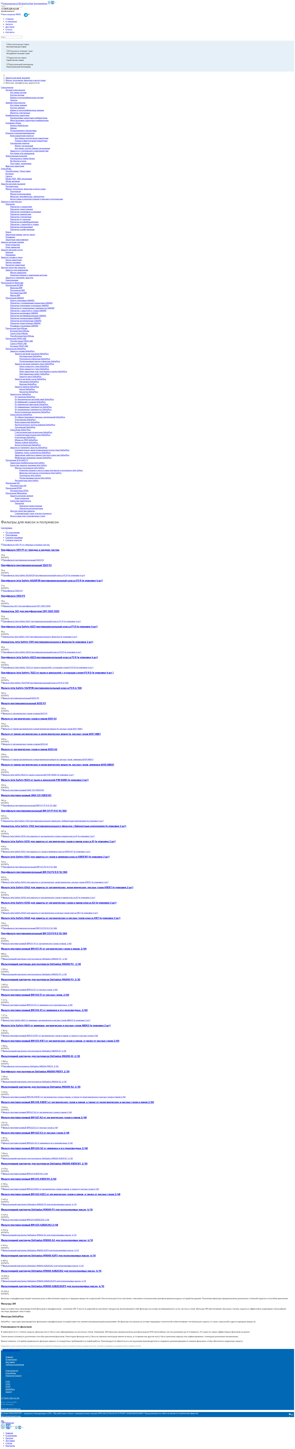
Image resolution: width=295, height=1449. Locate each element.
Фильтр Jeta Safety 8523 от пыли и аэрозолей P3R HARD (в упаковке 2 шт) (44, 779)
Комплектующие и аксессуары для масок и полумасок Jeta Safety (51, 470)
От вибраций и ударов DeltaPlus (30, 402)
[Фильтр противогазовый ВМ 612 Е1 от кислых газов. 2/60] (29, 989)
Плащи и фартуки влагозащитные (31, 140)
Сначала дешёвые (14, 537)
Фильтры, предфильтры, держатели (27, 196)
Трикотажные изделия (16, 156)
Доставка (10, 27)
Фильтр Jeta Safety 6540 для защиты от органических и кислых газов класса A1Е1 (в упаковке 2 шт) (60, 917)
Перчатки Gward (13, 1375)
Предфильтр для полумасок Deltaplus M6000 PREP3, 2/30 (35, 1071)
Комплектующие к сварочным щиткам (28, 275)
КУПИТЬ (5, 557)
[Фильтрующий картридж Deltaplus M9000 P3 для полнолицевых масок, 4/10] (39, 1204)
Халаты (13, 100)
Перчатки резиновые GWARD (24, 313)
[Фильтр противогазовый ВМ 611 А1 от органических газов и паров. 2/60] (36, 943)
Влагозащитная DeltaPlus (27, 422)
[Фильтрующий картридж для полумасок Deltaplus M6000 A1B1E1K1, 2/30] (37, 1158)
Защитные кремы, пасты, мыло (20, 234)
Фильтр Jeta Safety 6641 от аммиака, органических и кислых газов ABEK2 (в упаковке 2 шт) (56, 1025)
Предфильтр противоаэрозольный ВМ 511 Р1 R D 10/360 (34, 810)
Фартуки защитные (15, 166)
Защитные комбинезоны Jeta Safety (27, 462)
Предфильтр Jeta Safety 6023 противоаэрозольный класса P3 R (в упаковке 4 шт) (49, 657)
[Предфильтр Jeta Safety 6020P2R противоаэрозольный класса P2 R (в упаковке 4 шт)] (43, 575)
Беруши (9, 252)
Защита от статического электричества (29, 150)
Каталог (9, 24)
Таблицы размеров (15, 1364)
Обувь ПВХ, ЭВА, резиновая (19, 178)
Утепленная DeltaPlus (25, 419)
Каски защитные (14, 260)
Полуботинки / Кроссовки (18, 171)
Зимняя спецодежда (15, 102)
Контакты (10, 32)
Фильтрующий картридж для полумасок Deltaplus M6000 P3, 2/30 (40, 979)
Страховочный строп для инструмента (33, 513)
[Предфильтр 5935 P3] (12, 590)
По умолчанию (13, 532)
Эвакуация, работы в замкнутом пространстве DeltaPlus (42, 455)
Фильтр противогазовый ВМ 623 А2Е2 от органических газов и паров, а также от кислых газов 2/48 (60, 1194)
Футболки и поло (18, 161)
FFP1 (8, 1381)
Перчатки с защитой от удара (24, 224)
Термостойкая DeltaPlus (26, 442)
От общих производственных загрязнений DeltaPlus (40, 417)
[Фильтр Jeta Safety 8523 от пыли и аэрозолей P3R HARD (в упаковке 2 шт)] (37, 774)
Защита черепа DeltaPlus (27, 386)
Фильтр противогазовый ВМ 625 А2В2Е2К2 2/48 (29, 1224)
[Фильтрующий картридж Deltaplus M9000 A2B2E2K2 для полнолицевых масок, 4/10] (42, 1265)
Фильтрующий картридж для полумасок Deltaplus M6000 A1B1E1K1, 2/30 (44, 1163)
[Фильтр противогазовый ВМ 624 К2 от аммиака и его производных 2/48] (37, 1143)
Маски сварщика (18, 272)
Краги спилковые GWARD (22, 300)
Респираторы (12, 186)
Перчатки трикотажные (21, 209)
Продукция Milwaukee (16, 493)
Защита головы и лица (11, 257)
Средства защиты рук (20, 500)
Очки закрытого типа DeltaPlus (34, 369)
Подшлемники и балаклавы (23, 130)
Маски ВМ (15, 295)
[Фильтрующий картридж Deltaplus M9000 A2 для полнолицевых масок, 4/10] (38, 1235)
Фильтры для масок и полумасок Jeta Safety (40, 473)
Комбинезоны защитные (17, 115)
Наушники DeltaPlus (29, 381)
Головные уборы (13, 123)
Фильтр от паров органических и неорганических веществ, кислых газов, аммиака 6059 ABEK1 (57, 764)
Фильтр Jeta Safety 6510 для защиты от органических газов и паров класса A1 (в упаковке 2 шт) (58, 841)
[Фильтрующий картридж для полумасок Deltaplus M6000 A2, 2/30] (34, 1081)
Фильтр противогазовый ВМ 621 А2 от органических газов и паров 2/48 (44, 1117)
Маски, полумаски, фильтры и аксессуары (26, 189)
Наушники (10, 254)
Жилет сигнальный (24, 145)
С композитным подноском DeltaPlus (32, 435)
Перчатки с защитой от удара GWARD (28, 310)
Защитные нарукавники (17, 239)
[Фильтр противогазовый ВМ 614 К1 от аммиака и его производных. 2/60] (36, 1005)
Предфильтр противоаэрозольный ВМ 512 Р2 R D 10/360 (34, 871)
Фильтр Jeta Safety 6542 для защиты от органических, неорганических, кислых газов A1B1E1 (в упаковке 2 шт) (67, 887)
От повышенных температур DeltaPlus (33, 407)
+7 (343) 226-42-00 (10, 8)
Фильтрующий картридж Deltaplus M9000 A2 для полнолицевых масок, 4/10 (47, 1240)
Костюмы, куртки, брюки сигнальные (32, 148)
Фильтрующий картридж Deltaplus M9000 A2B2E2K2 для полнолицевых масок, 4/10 (51, 1270)
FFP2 (8, 1384)
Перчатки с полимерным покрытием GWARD (31, 303)
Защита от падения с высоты (19, 277)
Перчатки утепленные (20, 216)
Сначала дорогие (14, 540)
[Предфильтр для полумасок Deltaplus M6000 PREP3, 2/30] (29, 1066)
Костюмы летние (18, 92)
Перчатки (10, 204)
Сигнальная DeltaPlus (25, 427)
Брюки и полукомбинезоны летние (27, 97)
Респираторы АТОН (19, 490)
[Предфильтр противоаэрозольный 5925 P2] (22, 560)
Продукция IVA (13, 483)
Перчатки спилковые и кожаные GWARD (29, 305)
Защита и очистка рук (11, 201)
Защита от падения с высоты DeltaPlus (28, 447)
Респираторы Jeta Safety (26, 480)
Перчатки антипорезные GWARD (25, 320)
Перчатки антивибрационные (24, 222)
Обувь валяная (13, 181)
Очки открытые (13, 244)
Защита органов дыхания (13, 183)
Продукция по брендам (12, 282)
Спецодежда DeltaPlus (21, 414)
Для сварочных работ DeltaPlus (34, 374)
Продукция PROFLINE (16, 338)
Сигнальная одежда (19, 143)
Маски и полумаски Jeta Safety (29, 467)
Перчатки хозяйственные (22, 229)
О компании (11, 22)
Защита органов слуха (12, 249)
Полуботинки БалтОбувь (22, 336)
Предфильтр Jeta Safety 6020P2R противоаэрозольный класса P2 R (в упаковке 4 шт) (52, 580)
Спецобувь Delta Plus (20, 429)
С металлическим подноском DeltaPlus (33, 432)
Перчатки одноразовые (21, 227)
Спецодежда (7, 87)
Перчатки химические (20, 214)
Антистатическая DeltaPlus (28, 445)
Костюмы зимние (18, 105)
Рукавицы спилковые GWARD (24, 325)
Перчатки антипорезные (31, 508)
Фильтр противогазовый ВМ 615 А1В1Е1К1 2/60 (28, 1178)
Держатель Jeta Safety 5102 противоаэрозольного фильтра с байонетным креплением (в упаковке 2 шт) (63, 825)
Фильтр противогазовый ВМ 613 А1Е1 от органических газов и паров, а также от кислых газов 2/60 (60, 1040)
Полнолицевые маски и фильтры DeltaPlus (39, 361)
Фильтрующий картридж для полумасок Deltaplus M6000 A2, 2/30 (40, 1086)
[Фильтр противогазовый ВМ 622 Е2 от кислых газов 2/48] (29, 1127)
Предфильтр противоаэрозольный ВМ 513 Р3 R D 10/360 (34, 933)
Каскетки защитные (15, 265)
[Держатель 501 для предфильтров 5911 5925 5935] (26, 606)
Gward (9, 1391)
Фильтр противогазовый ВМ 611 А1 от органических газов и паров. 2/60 (44, 948)
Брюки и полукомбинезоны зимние (27, 110)
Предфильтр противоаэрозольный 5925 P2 (26, 565)
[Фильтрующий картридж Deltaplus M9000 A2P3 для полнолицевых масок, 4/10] (40, 1250)
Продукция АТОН (14, 488)
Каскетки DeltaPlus (28, 391)
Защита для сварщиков (17, 270)
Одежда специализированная (20, 133)
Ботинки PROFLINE (19, 346)
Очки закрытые (13, 247)
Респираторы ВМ (18, 293)
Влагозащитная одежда (22, 135)
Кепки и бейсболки (19, 125)
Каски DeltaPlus (27, 389)
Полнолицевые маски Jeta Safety (35, 478)
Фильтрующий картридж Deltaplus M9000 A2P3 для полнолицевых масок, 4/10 (48, 1255)
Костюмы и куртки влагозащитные (31, 138)
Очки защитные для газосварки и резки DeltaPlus (43, 371)
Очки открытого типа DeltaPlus (34, 366)
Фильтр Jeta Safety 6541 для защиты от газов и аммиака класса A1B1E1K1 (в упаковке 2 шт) (55, 856)
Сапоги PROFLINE (18, 343)
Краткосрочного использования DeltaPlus (35, 424)
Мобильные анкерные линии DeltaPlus (33, 457)
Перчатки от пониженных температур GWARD (32, 308)
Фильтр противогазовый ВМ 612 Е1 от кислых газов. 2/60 (35, 994)
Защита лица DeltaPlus (30, 376)
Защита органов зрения (12, 242)
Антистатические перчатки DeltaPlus (32, 412)
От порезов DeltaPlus (25, 396)
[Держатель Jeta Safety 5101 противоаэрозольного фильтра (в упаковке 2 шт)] (39, 636)
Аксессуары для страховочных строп (27, 516)
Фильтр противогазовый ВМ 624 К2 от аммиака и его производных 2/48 (44, 1148)
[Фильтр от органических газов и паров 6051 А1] (24, 713)
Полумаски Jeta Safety (30, 475)
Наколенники (12, 280)
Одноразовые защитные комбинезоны (28, 118)
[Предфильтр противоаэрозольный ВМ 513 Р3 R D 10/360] (29, 928)
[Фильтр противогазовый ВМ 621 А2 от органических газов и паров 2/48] (36, 1112)
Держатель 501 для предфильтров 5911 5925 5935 (30, 611)
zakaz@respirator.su (7, 11)
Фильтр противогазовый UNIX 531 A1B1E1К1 (26, 795)
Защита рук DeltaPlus (20, 394)
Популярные (11, 535)
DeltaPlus (10, 1389)
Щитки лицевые (13, 262)
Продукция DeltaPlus (16, 348)
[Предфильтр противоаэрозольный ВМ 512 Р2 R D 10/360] (29, 867)
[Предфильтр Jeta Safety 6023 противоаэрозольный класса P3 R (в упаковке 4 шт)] (41, 652)
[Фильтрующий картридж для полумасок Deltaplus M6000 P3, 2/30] (34, 974)
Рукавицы (10, 237)
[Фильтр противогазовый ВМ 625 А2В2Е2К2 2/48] (25, 1219)
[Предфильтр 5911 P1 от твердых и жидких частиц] (25, 544)
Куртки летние (17, 95)
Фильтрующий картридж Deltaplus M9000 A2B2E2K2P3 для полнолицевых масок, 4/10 (52, 1286)
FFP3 (8, 1386)
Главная (10, 19)
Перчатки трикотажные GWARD (25, 323)
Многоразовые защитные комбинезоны (29, 120)
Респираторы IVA (18, 485)
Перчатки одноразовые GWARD (25, 318)
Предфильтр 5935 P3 (13, 595)
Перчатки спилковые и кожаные (25, 211)
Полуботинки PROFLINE (21, 341)
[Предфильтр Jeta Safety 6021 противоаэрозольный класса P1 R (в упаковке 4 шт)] (41, 621)
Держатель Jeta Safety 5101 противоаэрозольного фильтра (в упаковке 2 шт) (47, 641)
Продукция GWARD (15, 298)
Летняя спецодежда (15, 90)
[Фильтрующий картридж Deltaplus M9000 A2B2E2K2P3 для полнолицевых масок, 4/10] (43, 1281)
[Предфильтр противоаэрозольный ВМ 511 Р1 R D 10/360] (29, 805)
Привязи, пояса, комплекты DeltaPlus (33, 452)
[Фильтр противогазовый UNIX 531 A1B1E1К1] (22, 790)
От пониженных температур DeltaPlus (33, 409)
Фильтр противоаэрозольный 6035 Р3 (23, 703)
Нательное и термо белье (22, 158)
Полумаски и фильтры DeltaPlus (34, 358)
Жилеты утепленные (20, 112)
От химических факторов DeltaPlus (31, 404)
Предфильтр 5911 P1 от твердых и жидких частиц (30, 549)
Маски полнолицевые (20, 194)
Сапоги (9, 176)
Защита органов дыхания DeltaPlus (32, 353)
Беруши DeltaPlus (28, 384)
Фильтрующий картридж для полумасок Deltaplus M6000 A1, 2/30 (40, 1056)
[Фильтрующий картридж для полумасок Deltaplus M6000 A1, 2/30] (33, 1051)
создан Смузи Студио (12, 1416)
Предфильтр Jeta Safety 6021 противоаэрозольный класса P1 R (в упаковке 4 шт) (49, 626)
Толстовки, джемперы (20, 163)
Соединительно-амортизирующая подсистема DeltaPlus (42, 450)
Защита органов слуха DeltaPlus (30, 379)
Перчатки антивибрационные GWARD (28, 315)
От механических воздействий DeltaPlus (34, 399)
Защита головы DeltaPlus (22, 351)
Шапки (13, 128)
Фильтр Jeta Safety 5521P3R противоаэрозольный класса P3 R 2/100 (41, 687)
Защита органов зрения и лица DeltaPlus (34, 364)
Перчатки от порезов (20, 219)
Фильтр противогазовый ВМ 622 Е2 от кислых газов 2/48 (35, 1132)
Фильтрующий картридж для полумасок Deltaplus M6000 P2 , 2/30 (41, 963)
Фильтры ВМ (16, 287)
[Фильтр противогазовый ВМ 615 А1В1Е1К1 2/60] (24, 1173)
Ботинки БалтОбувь (19, 331)
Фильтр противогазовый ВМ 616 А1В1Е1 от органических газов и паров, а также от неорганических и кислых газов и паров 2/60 (77, 1102)
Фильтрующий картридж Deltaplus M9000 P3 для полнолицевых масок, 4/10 (47, 1209)
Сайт (2, 1416)
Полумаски (15, 191)
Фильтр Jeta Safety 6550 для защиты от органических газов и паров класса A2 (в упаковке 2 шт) (58, 902)
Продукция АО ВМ (14, 285)
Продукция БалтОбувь (16, 328)
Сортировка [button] (6, 528)
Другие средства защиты (13, 267)
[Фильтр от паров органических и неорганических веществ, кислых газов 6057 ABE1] (42, 728)
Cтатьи (9, 29)
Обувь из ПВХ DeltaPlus (26, 440)
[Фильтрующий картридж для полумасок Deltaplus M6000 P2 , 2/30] (34, 959)
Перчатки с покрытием (21, 206)
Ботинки (10, 173)
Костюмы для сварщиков (22, 153)
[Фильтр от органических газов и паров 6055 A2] (24, 744)
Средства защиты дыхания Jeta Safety (28, 465)
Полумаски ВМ (17, 290)
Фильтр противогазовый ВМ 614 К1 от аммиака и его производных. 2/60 (44, 1010)
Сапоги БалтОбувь (19, 333)
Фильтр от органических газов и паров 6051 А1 (29, 718)
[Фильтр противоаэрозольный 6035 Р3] (20, 698)
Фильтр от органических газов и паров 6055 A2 (29, 749)
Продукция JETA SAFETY (17, 460)
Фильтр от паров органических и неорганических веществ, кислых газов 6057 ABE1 (51, 733)
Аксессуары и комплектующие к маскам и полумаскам (36, 199)
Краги (8, 232)
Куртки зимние (17, 107)
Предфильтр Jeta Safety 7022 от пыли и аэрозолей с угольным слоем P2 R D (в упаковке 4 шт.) (57, 672)
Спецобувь (6, 168)
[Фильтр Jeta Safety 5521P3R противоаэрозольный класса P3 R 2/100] (34, 682)
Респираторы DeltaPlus (30, 356)
